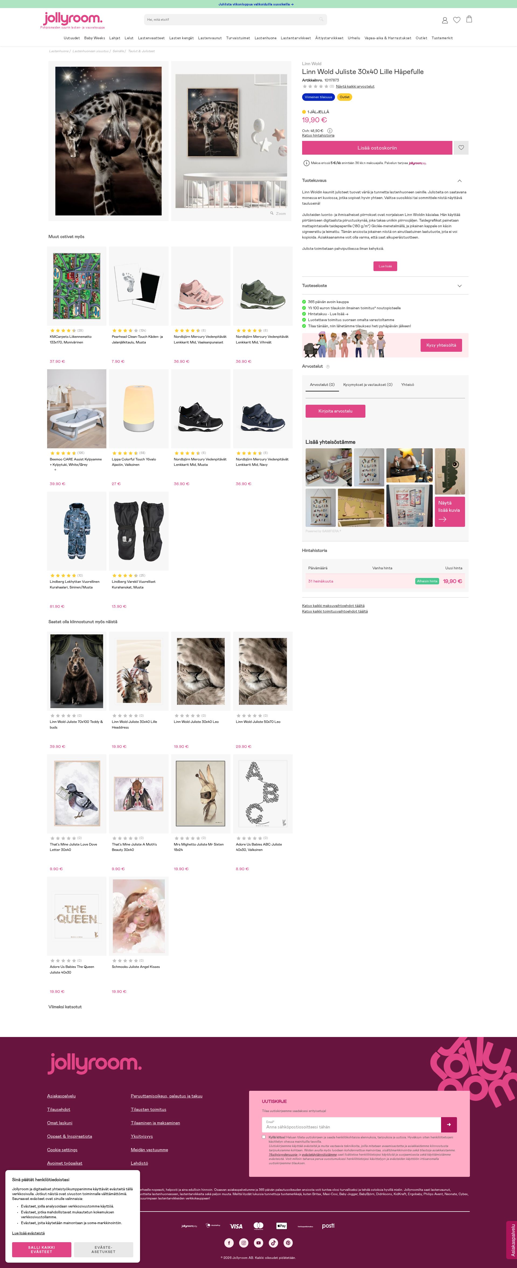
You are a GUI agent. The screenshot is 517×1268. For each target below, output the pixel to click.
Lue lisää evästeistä (28, 1233)
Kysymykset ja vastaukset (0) (368, 384)
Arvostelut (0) (322, 384)
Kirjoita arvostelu (335, 411)
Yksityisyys (142, 1136)
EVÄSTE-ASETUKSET (104, 1249)
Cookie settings (62, 1150)
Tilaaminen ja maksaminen (155, 1123)
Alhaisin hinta (427, 581)
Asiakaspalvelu (61, 1096)
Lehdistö (139, 1163)
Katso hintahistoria (318, 135)
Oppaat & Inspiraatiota (69, 1136)
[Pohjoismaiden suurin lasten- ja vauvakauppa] (72, 18)
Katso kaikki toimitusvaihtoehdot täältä (335, 611)
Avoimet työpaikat (64, 1163)
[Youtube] (258, 1243)
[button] (457, 20)
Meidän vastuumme (149, 1150)
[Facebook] (229, 1243)
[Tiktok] (273, 1243)
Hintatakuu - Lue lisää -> (328, 313)
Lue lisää (385, 266)
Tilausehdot (58, 1109)
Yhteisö (407, 384)
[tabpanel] (108, 141)
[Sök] (321, 19)
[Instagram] (244, 1243)
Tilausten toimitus (148, 1109)
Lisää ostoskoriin (377, 147)
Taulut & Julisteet (141, 51)
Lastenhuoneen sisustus (90, 51)
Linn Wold (312, 64)
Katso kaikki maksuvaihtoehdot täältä (333, 605)
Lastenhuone (58, 51)
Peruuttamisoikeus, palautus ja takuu (166, 1096)
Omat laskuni (59, 1123)
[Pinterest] (288, 1243)
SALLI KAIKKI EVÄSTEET (41, 1249)
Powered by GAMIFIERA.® (323, 531)
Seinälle (118, 51)
